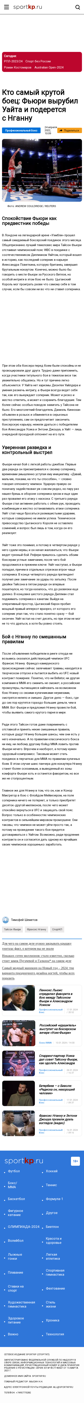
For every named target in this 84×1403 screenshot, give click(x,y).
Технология (55, 1334)
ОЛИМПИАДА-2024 (17, 1227)
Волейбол (15, 1240)
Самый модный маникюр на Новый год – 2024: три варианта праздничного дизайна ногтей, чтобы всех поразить (38, 973)
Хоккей (51, 1171)
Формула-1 (54, 1199)
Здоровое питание (16, 1320)
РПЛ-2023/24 (13, 61)
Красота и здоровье (54, 1240)
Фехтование (55, 1288)
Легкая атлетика (53, 1256)
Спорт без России (38, 61)
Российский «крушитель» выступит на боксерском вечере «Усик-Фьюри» (57, 1029)
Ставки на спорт (16, 1288)
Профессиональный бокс (21, 130)
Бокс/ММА (12, 1185)
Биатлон (52, 1227)
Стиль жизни (51, 1304)
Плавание (15, 1272)
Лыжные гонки (15, 1256)
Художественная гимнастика (17, 1304)
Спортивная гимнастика (55, 1272)
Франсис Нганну (36, 929)
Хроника (52, 1320)
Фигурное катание (15, 1213)
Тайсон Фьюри (12, 929)
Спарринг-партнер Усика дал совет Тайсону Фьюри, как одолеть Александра (58, 1059)
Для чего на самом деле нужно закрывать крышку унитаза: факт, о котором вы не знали (37, 946)
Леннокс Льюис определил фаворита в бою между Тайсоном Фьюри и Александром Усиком (55, 997)
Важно (13, 1334)
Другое (51, 1213)
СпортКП (57, 929)
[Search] (76, 7)
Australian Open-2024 (48, 67)
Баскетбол (16, 1199)
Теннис (51, 1185)
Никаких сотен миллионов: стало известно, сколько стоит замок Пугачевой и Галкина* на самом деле (38, 958)
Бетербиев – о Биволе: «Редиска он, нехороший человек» (57, 1089)
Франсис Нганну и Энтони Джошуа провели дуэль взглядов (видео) (58, 1119)
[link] (42, 170)
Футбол (14, 1171)
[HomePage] (35, 7)
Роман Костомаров (17, 67)
